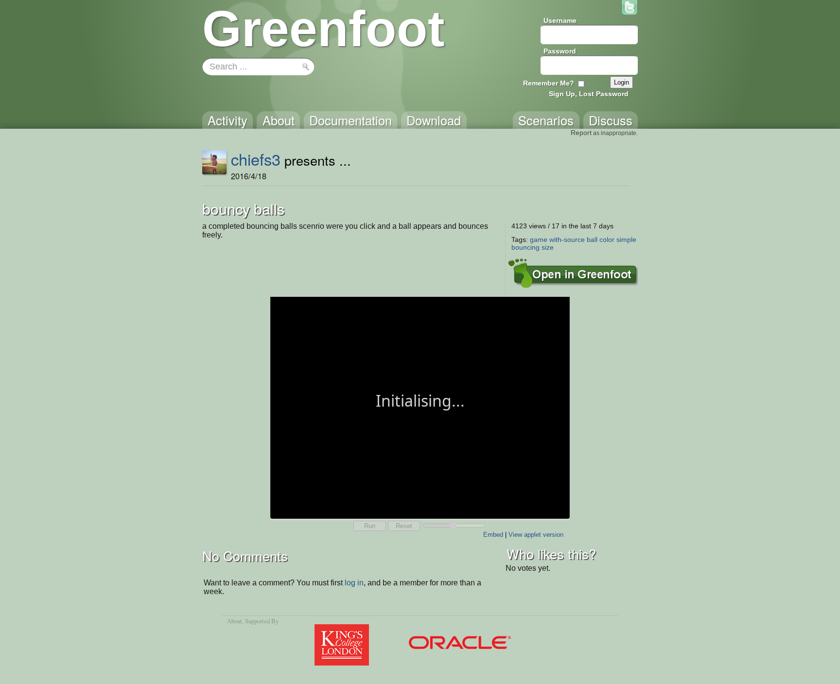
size (548, 247)
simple (626, 239)
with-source (567, 239)
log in (354, 583)
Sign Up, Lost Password (589, 94)
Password (559, 51)
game (538, 239)
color (606, 239)
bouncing (525, 247)
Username (560, 20)
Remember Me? (548, 83)
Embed (493, 534)
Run (369, 526)
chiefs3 (255, 159)
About (234, 620)
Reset (404, 526)
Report (581, 133)
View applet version (535, 534)
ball (592, 239)
